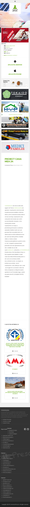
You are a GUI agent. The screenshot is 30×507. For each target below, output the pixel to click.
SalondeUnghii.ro (7, 446)
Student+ (15, 369)
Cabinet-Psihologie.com (8, 488)
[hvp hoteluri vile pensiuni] (15, 106)
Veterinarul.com (6, 447)
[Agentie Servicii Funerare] (15, 114)
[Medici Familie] (15, 147)
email (6, 51)
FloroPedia (11, 432)
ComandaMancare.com (8, 493)
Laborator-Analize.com (8, 435)
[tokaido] (15, 94)
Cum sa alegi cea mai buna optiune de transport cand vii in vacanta (15, 392)
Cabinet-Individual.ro (7, 486)
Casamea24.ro (8, 205)
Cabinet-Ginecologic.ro (8, 458)
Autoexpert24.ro (24, 250)
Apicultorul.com (6, 483)
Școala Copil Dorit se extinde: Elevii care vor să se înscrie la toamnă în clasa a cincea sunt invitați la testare (15, 345)
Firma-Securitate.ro (7, 472)
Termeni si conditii (7, 421)
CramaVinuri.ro (6, 495)
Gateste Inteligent (13, 433)
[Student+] (15, 360)
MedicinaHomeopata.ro (8, 437)
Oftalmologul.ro (6, 439)
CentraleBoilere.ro (7, 490)
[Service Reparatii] (15, 122)
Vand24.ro (10, 250)
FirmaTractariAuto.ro (7, 497)
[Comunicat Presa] (15, 8)
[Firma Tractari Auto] (15, 134)
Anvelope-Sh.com (7, 481)
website (8, 47)
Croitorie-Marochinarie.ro (8, 465)
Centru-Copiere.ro (7, 492)
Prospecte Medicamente (8, 444)
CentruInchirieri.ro (7, 462)
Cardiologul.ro (6, 460)
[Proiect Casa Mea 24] (15, 35)
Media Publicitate (10, 45)
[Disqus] (15, 297)
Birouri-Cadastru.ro (7, 485)
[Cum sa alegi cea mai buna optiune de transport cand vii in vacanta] (15, 383)
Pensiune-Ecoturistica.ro (8, 440)
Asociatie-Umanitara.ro (8, 455)
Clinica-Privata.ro (6, 463)
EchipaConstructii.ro (7, 470)
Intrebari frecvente (7, 419)
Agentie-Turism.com (7, 479)
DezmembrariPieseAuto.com (9, 469)
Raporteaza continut (11, 55)
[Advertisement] (15, 181)
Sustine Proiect (6, 423)
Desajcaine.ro (6, 467)
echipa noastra (18, 208)
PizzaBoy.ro (5, 442)
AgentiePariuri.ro (6, 456)
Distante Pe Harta (13, 430)
